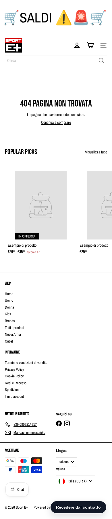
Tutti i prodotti (14, 327)
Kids (8, 313)
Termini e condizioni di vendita (26, 362)
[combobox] (56, 60)
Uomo (9, 300)
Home (9, 293)
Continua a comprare (56, 122)
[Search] (101, 60)
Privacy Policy (14, 369)
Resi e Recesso (15, 383)
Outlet (9, 341)
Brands (10, 320)
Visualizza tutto (96, 152)
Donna (9, 307)
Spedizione (12, 389)
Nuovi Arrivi (13, 334)
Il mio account (14, 396)
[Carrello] (90, 45)
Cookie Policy (14, 376)
